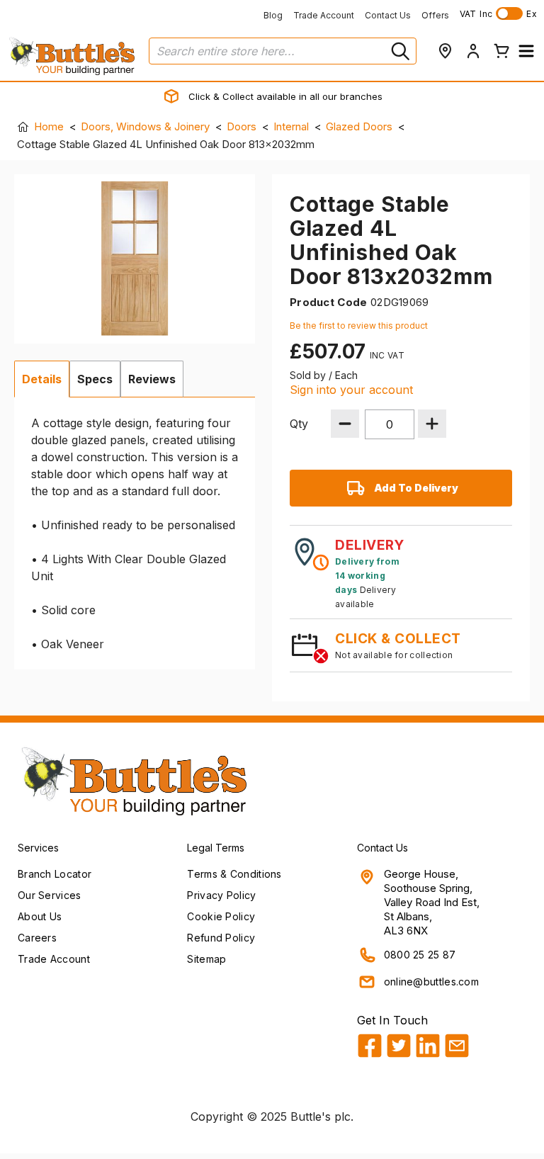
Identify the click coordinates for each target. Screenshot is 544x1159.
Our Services (49, 895)
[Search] (399, 51)
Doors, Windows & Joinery (145, 126)
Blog (273, 15)
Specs (95, 379)
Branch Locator (54, 874)
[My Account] (473, 51)
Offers (435, 15)
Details (42, 379)
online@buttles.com (431, 982)
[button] (526, 51)
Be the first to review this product (359, 325)
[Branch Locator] (445, 51)
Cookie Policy (221, 916)
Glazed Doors (359, 126)
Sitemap (206, 959)
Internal (291, 126)
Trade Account (323, 15)
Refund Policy (221, 938)
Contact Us (388, 15)
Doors (241, 126)
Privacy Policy (221, 895)
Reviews (152, 379)
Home (49, 126)
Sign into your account (351, 390)
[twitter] (399, 1045)
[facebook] (369, 1045)
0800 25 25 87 (420, 955)
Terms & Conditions (234, 874)
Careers (37, 938)
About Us (40, 916)
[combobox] (282, 51)
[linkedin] (428, 1045)
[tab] (41, 379)
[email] (457, 1045)
